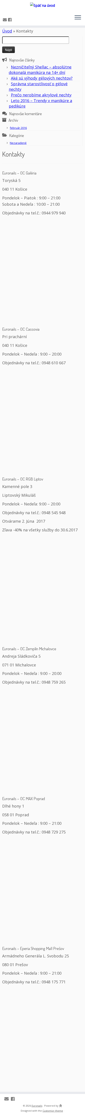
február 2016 (18, 128)
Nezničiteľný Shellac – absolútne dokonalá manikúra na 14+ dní (40, 69)
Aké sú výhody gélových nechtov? (42, 78)
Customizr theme (52, 1110)
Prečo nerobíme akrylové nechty (41, 95)
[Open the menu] (78, 17)
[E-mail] (5, 19)
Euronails (37, 1105)
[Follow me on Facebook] (10, 19)
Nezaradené (18, 143)
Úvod (7, 31)
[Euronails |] (42, 5)
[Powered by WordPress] (60, 1104)
